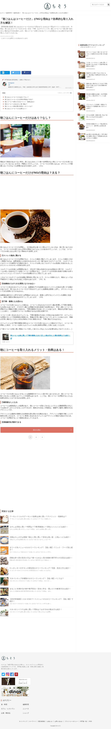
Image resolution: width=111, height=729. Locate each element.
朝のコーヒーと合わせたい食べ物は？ (16, 104)
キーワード (32, 721)
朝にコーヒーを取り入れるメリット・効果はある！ (20, 101)
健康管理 (9, 13)
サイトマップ (23, 721)
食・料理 (4, 704)
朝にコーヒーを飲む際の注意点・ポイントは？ (19, 106)
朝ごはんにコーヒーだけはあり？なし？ (17, 97)
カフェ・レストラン (8, 709)
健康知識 (16, 13)
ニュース (26, 709)
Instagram (11, 83)
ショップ (26, 713)
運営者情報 (41, 721)
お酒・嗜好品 (5, 713)
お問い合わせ (59, 721)
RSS (90, 721)
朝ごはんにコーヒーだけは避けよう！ (16, 108)
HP (9, 85)
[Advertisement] (36, 54)
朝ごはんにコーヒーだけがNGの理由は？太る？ (19, 99)
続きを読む (37, 430)
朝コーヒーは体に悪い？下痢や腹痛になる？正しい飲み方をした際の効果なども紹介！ (40, 335)
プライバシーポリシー (71, 721)
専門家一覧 (83, 721)
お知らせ (49, 721)
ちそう (2, 13)
